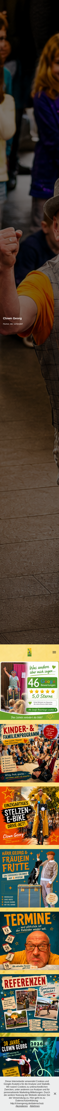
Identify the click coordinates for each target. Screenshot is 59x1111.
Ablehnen (35, 1106)
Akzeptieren (22, 1106)
